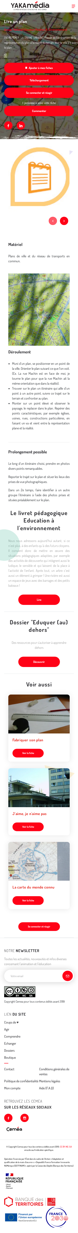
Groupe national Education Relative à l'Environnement (35, 29)
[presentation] (53, 221)
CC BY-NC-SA (66, 1146)
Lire (39, 599)
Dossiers (9, 1050)
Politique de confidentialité (21, 1081)
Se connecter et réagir (39, 92)
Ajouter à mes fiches (41, 68)
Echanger (10, 1043)
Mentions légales (49, 1081)
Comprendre (12, 1036)
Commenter (39, 111)
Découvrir (39, 661)
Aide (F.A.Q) (46, 1088)
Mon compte (12, 1088)
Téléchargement (39, 80)
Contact (9, 1069)
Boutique (10, 1057)
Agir (6, 1029)
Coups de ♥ (11, 1022)
